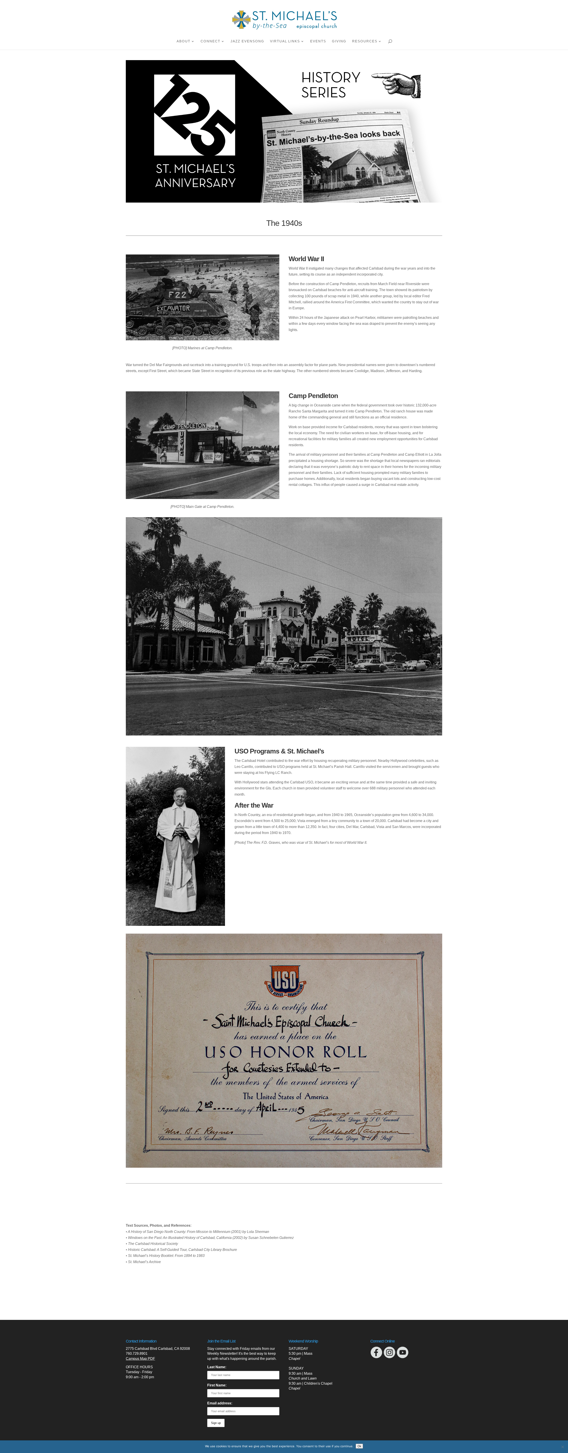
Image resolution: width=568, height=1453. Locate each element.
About (183, 41)
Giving (339, 41)
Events (318, 41)
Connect (210, 41)
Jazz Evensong (247, 41)
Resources (364, 41)
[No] (562, 1447)
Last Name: (216, 1367)
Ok (359, 1446)
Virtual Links (285, 41)
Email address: (219, 1403)
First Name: (217, 1385)
